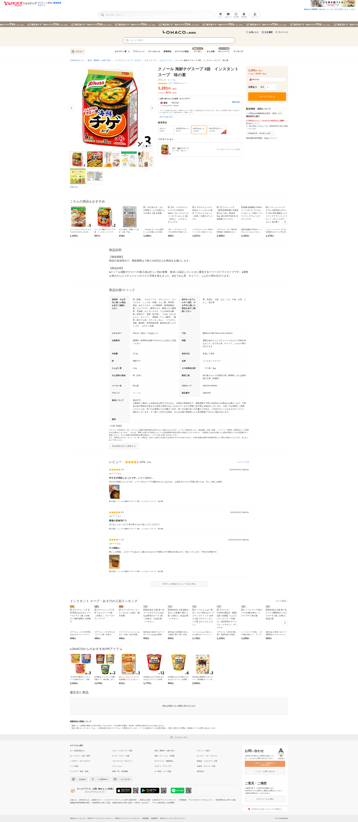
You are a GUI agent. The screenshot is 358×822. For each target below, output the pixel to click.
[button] (271, 87)
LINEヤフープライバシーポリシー (100, 818)
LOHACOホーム (77, 60)
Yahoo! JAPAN (310, 9)
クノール (137, 393)
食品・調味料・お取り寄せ (99, 60)
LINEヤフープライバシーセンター (127, 818)
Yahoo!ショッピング (77, 818)
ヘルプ (352, 9)
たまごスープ (150, 60)
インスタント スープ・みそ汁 (128, 60)
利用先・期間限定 (173, 105)
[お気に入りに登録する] (149, 146)
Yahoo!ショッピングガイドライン (172, 818)
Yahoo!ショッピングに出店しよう (333, 9)
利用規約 (145, 818)
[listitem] (91, 750)
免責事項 (154, 818)
